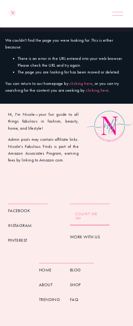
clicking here (80, 83)
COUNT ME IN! (86, 216)
